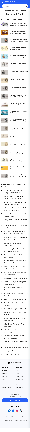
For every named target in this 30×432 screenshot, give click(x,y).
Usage (3, 385)
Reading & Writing (9, 10)
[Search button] (25, 6)
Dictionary (4, 370)
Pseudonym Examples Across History (16, 278)
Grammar (4, 379)
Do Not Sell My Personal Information (15, 417)
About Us (18, 370)
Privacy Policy (19, 376)
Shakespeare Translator (11, 351)
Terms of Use (19, 385)
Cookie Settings (20, 382)
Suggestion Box (20, 387)
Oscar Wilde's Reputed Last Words (15, 299)
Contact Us (18, 373)
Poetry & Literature (21, 10)
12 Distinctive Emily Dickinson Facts (15, 309)
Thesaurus (4, 373)
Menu (26, 2)
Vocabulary (4, 382)
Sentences (4, 376)
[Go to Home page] (8, 2)
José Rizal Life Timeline (11, 354)
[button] (21, 2)
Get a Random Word (15, 400)
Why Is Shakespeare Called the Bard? (16, 347)
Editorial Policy (19, 379)
